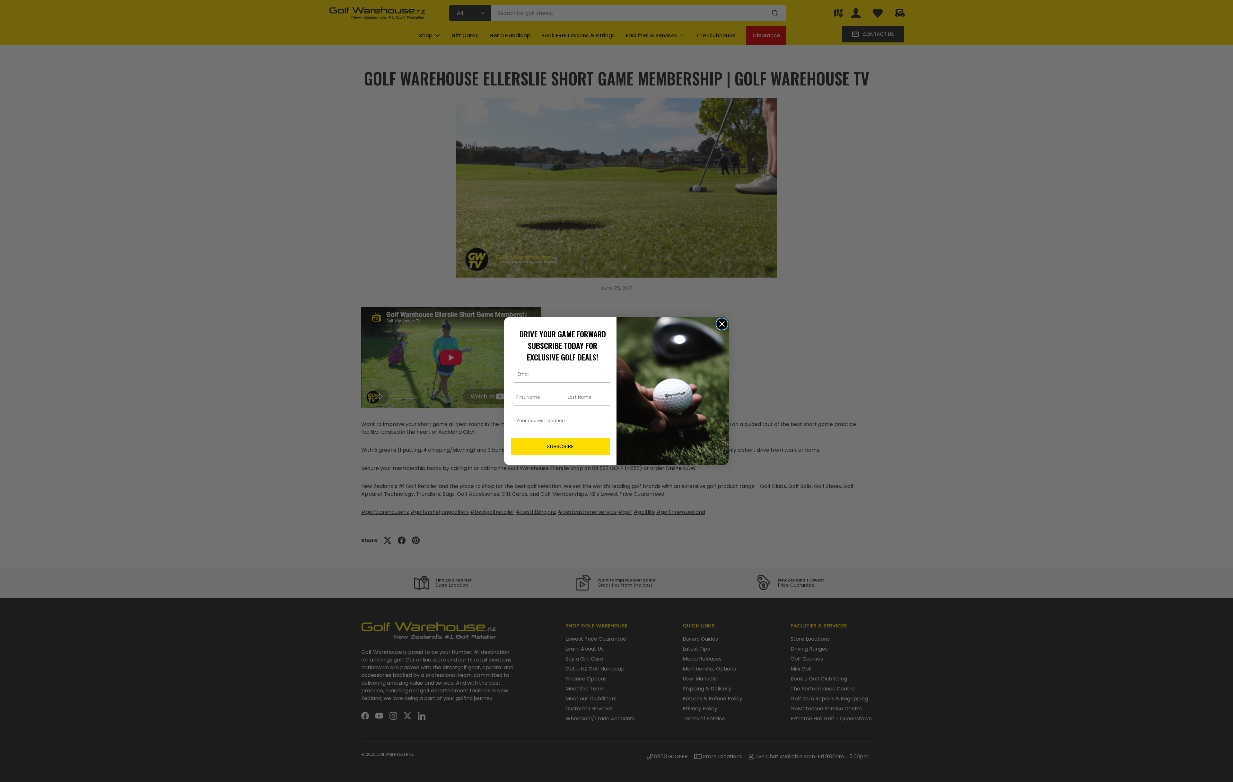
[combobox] (558, 421)
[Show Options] (603, 421)
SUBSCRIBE (560, 446)
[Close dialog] (722, 324)
